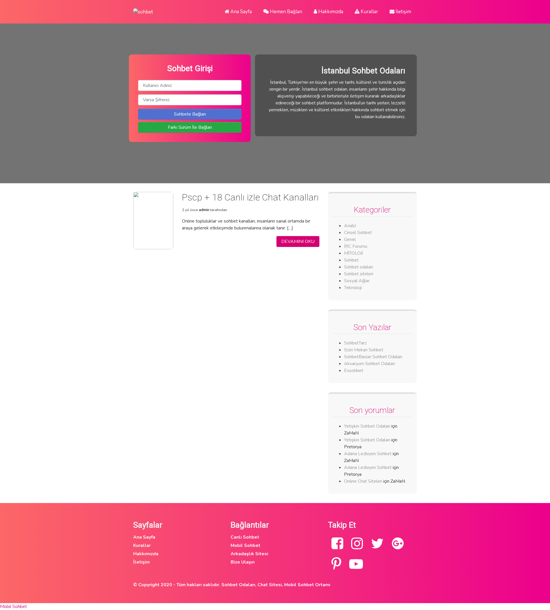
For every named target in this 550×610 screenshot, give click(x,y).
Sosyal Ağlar (357, 281)
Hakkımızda (330, 11)
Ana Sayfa (240, 11)
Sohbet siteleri (358, 274)
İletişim (402, 11)
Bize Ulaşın (243, 562)
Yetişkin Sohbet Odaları (367, 426)
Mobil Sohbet (245, 545)
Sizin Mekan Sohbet (363, 350)
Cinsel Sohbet (358, 232)
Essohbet (353, 370)
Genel (350, 239)
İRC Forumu (355, 246)
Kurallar (369, 11)
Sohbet (351, 260)
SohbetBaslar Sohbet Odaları (373, 357)
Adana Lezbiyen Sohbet (368, 454)
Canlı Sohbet (245, 537)
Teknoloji (353, 287)
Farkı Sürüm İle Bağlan (190, 127)
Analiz (350, 226)
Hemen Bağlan (285, 11)
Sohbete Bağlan (190, 114)
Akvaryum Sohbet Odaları (369, 363)
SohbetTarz (355, 343)
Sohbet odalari (358, 267)
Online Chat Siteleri (363, 481)
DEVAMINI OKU (298, 241)
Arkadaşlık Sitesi (249, 554)
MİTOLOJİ (353, 253)
